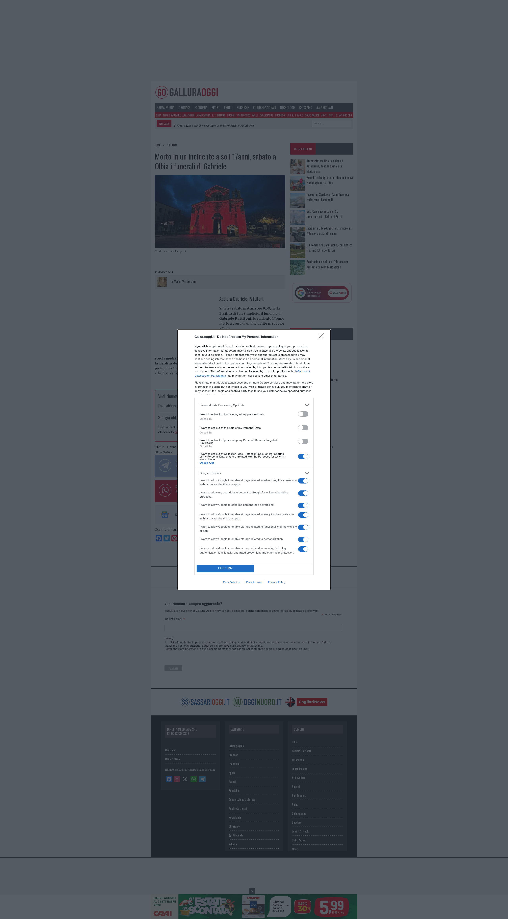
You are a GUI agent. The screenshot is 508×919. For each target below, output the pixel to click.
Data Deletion (231, 582)
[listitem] (254, 405)
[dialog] (254, 459)
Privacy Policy (276, 582)
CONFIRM (225, 568)
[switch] (303, 414)
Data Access (254, 582)
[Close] (322, 337)
